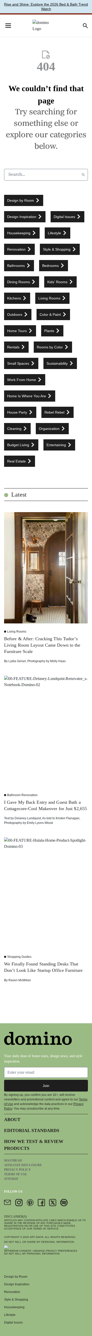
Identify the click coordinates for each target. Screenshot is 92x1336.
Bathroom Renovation (22, 795)
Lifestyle (10, 1315)
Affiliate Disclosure (23, 1165)
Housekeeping (14, 1307)
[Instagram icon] (18, 1202)
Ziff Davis (36, 1237)
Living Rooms (16, 631)
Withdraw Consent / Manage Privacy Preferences (40, 1250)
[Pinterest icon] (30, 1202)
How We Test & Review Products (33, 1145)
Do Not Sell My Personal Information (32, 1253)
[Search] (83, 174)
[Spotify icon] (63, 1202)
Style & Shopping (16, 1299)
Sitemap (11, 1179)
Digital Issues (13, 1322)
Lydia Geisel (17, 661)
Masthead (13, 1160)
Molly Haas (58, 661)
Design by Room (15, 1276)
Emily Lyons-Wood (40, 823)
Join (46, 1086)
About (12, 1119)
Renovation (12, 1292)
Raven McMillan (19, 980)
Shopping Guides (19, 957)
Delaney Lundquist (28, 818)
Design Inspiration (16, 1284)
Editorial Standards (31, 1130)
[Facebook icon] (41, 1202)
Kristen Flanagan (67, 818)
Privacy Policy (17, 1169)
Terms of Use (15, 1174)
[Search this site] (85, 25)
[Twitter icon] (52, 1202)
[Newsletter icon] (7, 1202)
